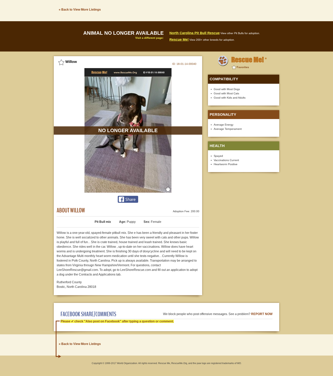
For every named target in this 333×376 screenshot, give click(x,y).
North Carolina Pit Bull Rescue (194, 33)
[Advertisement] (209, 10)
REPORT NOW (261, 314)
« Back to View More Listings (80, 9)
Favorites (243, 67)
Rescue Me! (179, 39)
